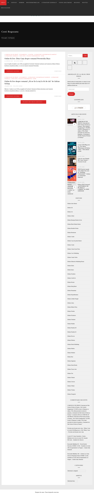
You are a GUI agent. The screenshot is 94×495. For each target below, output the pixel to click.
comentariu (58, 71)
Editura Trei (70, 373)
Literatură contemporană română (46, 54)
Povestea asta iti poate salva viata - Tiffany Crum (78, 428)
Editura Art (70, 211)
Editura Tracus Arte (72, 369)
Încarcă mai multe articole (33, 101)
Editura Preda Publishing (73, 344)
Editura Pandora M (71, 327)
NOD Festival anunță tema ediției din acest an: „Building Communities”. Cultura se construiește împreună (84, 173)
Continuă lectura (13, 71)
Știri (42, 55)
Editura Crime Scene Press (73, 249)
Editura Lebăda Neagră (72, 298)
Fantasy (14, 2)
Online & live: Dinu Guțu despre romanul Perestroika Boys (27, 58)
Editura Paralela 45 (71, 332)
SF (8, 2)
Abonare (71, 94)
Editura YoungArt (71, 394)
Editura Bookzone (71, 232)
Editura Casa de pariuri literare (74, 240)
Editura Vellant (70, 385)
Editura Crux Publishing (73, 253)
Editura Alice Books (72, 203)
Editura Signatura (71, 361)
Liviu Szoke (19, 61)
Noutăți (85, 2)
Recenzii (77, 2)
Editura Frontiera (71, 274)
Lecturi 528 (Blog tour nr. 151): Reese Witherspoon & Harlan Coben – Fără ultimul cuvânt (84, 148)
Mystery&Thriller (32, 2)
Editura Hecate (70, 282)
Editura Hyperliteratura (72, 294)
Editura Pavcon (71, 336)
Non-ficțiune (5, 7)
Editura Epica (70, 269)
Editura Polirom (71, 340)
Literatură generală (49, 2)
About (3, 2)
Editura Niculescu (71, 315)
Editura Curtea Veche (72, 257)
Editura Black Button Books (74, 224)
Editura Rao (70, 356)
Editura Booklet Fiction (72, 228)
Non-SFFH (23, 55)
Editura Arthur (70, 216)
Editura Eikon (70, 265)
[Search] (46, 13)
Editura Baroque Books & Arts (74, 220)
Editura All (70, 207)
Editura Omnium (71, 319)
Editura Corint (70, 245)
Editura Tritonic (71, 377)
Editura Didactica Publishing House (75, 261)
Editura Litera (70, 303)
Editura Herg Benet (72, 286)
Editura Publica (71, 348)
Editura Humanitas (71, 290)
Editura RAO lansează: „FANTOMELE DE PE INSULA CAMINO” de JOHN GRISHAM (84, 188)
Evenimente (23, 54)
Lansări (30, 54)
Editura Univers (71, 381)
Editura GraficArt (71, 278)
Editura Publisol (71, 352)
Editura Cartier (70, 236)
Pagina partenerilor (33, 55)
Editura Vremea (71, 390)
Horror (21, 2)
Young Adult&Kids (65, 2)
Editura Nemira (71, 311)
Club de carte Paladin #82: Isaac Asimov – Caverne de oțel (83, 160)
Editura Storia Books (72, 365)
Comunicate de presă (11, 54)
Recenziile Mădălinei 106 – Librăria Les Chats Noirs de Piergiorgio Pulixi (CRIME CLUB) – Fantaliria (78, 455)
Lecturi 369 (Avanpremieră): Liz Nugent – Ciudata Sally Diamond (78, 447)
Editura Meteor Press (72, 307)
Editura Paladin (71, 323)
